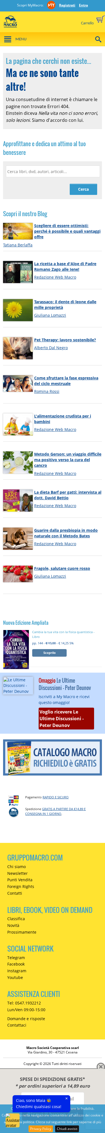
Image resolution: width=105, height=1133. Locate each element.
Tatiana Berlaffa (17, 245)
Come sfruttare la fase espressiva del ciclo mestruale (66, 380)
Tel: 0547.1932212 (24, 1003)
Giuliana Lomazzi (50, 315)
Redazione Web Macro (55, 277)
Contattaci (16, 1025)
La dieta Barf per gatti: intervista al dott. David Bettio (67, 494)
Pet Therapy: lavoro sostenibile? (65, 339)
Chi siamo (16, 866)
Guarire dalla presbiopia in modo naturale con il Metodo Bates (66, 533)
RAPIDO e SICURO (56, 797)
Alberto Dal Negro (51, 347)
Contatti (14, 893)
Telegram (16, 957)
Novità (13, 925)
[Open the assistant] (13, 1120)
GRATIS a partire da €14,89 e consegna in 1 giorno (55, 811)
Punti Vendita (19, 879)
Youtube (15, 977)
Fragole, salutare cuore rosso (62, 568)
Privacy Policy (40, 1128)
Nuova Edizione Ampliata (25, 622)
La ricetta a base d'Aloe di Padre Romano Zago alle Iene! (65, 266)
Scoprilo (49, 653)
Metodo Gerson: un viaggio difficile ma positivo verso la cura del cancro (67, 459)
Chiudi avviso (67, 1128)
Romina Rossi (46, 391)
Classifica (16, 918)
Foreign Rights (20, 886)
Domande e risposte (26, 1018)
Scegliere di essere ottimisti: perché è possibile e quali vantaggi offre (67, 231)
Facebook (16, 964)
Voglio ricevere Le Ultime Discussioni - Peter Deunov (61, 718)
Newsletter (17, 873)
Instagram (16, 970)
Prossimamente (21, 932)
